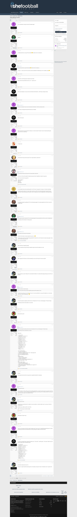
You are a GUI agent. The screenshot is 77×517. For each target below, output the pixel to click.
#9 (52, 128)
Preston (16, 46)
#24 (52, 371)
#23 (52, 324)
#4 (52, 63)
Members (31, 12)
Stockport (15, 267)
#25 (52, 384)
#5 (52, 76)
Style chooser (12, 496)
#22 (52, 311)
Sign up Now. (12, 503)
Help (64, 496)
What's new (26, 12)
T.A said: (20, 66)
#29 (52, 439)
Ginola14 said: (20, 105)
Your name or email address (59, 22)
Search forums (15, 14)
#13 (52, 187)
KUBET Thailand (18, 485)
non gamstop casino (65, 492)
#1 (52, 22)
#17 (52, 243)
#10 (52, 141)
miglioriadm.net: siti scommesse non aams (52, 492)
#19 (52, 271)
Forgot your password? (58, 28)
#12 (52, 169)
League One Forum (27, 503)
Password (56, 25)
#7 (52, 102)
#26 (52, 397)
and (22, 184)
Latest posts (58, 43)
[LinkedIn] (16, 478)
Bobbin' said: (20, 287)
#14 (52, 200)
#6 (52, 89)
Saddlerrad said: (21, 216)
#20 (52, 284)
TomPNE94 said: (21, 231)
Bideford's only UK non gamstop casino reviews (35, 489)
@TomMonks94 (15, 48)
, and (23, 368)
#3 (52, 50)
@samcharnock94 (14, 269)
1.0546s (40, 516)
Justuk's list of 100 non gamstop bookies (18, 489)
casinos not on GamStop (35, 492)
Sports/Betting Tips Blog (14, 12)
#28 (52, 426)
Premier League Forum (28, 500)
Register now (64, 33)
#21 (52, 298)
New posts (11, 14)
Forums (21, 12)
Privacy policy (61, 496)
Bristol (16, 166)
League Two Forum (27, 505)
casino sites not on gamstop (18, 492)
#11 (52, 155)
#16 (52, 229)
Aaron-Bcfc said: (21, 171)
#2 (52, 35)
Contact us (57, 496)
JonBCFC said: (20, 386)
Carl (51, 506)
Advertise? (15, 505)
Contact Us (37, 12)
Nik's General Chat (59, 48)
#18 (52, 256)
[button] (28, 12)
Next (16, 20)
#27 (52, 413)
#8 (52, 115)
